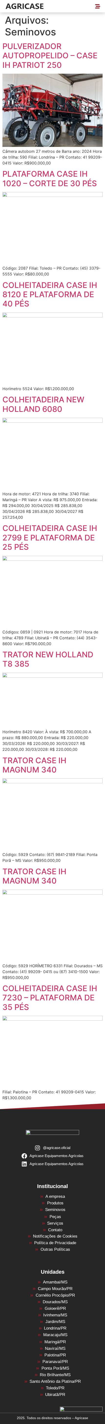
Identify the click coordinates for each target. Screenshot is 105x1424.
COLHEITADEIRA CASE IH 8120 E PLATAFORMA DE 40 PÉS (49, 294)
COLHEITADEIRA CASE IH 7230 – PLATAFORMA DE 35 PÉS (49, 998)
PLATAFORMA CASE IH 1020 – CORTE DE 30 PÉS (49, 178)
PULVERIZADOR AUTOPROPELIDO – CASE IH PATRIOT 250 (49, 55)
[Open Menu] (97, 7)
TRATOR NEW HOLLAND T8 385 (47, 659)
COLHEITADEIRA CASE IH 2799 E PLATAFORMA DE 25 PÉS (49, 537)
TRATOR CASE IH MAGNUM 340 (34, 765)
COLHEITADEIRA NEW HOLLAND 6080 (43, 404)
